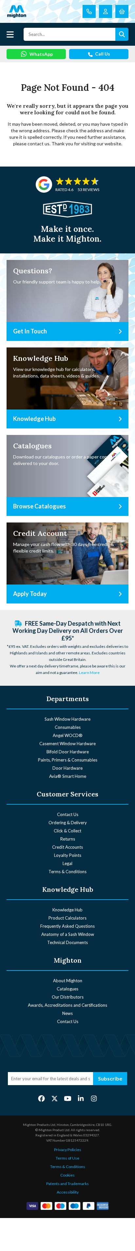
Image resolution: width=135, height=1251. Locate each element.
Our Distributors (68, 997)
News (67, 1013)
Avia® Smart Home (67, 776)
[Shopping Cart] (121, 11)
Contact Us (67, 814)
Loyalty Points (67, 855)
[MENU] (10, 34)
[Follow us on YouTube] (68, 1098)
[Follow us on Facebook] (41, 1098)
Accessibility (68, 1192)
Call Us (102, 53)
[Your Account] (105, 11)
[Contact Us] (89, 11)
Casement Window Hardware (67, 743)
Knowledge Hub (67, 909)
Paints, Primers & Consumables (67, 759)
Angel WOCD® (68, 735)
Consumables (68, 727)
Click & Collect (67, 830)
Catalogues (67, 988)
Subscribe (110, 1078)
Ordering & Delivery (67, 822)
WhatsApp (41, 54)
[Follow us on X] (54, 1098)
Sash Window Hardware (67, 719)
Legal (67, 863)
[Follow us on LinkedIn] (81, 1098)
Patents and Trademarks (67, 1183)
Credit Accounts (67, 847)
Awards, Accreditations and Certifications (67, 1005)
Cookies (67, 1175)
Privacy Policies (67, 1149)
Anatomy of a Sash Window (67, 934)
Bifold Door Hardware (68, 751)
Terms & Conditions (67, 871)
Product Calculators (67, 918)
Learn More (89, 672)
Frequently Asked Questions (67, 926)
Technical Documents (67, 942)
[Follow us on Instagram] (94, 1098)
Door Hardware (67, 768)
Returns (67, 839)
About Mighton (67, 980)
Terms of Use (67, 1158)
